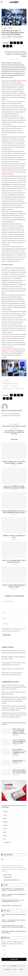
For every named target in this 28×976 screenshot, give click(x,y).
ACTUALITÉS (7, 969)
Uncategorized (6, 842)
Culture (5, 815)
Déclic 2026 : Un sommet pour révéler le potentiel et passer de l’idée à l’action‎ (19, 771)
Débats (5, 818)
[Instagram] (14, 973)
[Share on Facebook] (14, 43)
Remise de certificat (7, 388)
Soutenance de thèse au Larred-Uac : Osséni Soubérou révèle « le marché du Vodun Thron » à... (14, 926)
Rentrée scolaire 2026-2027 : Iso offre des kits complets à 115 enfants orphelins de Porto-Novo (19, 731)
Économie (5, 822)
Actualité (5, 811)
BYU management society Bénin (10, 383)
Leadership (5, 386)
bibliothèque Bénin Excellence (18, 80)
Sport (4, 839)
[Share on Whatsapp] (4, 46)
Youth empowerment (20, 388)
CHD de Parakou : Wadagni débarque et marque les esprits (14, 586)
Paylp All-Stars (14, 386)
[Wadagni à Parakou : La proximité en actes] (14, 525)
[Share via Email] (10, 46)
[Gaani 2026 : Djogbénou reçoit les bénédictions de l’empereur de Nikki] (14, 475)
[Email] (19, 973)
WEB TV (14, 969)
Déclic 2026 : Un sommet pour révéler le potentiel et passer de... (14, 561)
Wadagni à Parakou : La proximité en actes (14, 536)
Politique (5, 825)
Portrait (5, 828)
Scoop (4, 832)
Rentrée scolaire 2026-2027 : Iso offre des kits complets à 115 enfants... (14, 462)
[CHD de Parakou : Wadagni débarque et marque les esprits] (14, 574)
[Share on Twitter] (18, 43)
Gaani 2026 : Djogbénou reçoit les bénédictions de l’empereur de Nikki (14, 487)
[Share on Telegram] (7, 46)
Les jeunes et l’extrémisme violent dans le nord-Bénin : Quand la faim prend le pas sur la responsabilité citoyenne (14, 708)
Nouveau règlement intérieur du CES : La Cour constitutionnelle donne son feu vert (19, 752)
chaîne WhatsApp (17, 54)
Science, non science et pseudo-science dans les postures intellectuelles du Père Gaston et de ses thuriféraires (14, 687)
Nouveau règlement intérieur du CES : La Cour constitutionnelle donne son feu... (14, 511)
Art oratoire (6, 380)
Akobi (3, 692)
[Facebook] (10, 973)
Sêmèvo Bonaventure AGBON (14, 36)
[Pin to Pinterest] (21, 43)
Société (5, 835)
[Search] (26, 2)
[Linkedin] (16, 973)
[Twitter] (12, 973)
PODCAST (21, 969)
